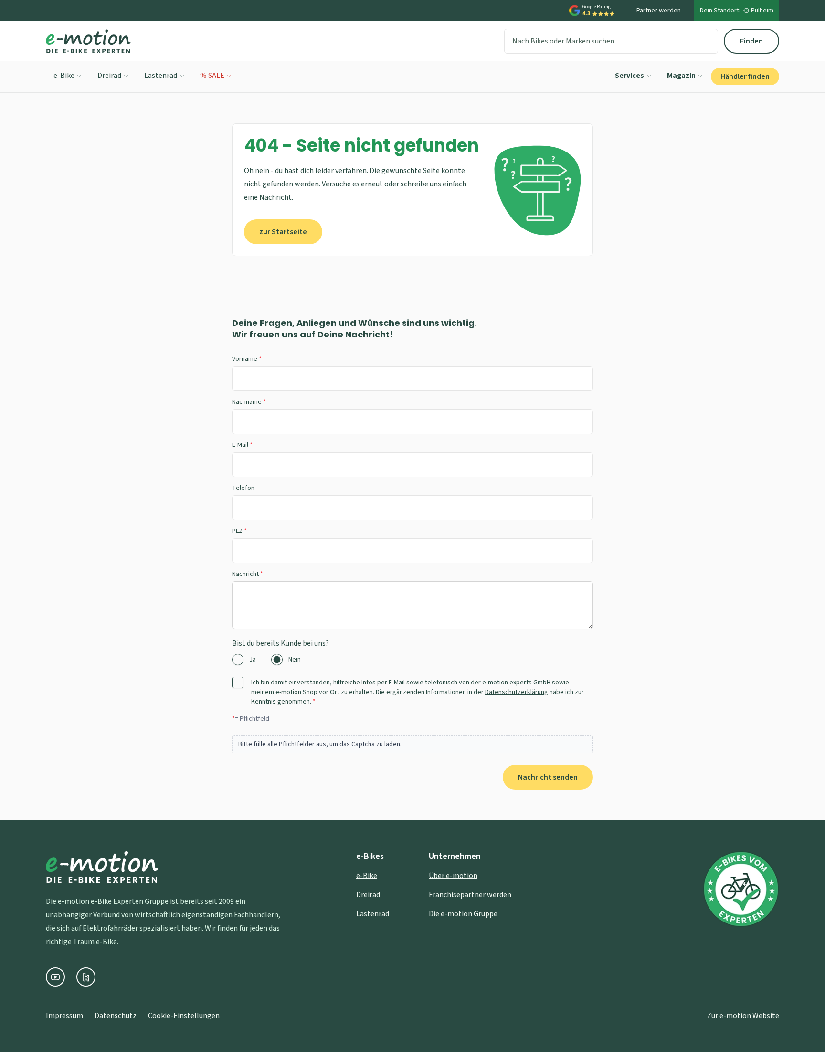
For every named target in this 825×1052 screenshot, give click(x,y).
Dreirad (109, 75)
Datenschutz (116, 1015)
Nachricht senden (548, 777)
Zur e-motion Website (743, 1015)
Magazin (681, 75)
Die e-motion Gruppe (463, 914)
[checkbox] (237, 682)
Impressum (64, 1015)
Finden (751, 41)
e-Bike (63, 75)
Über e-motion (453, 875)
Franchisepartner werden (470, 894)
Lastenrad (160, 75)
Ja (252, 659)
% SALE (212, 75)
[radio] (237, 659)
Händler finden (745, 76)
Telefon (243, 488)
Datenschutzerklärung (516, 692)
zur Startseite (283, 232)
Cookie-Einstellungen (184, 1015)
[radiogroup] (412, 659)
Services (629, 75)
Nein (294, 659)
